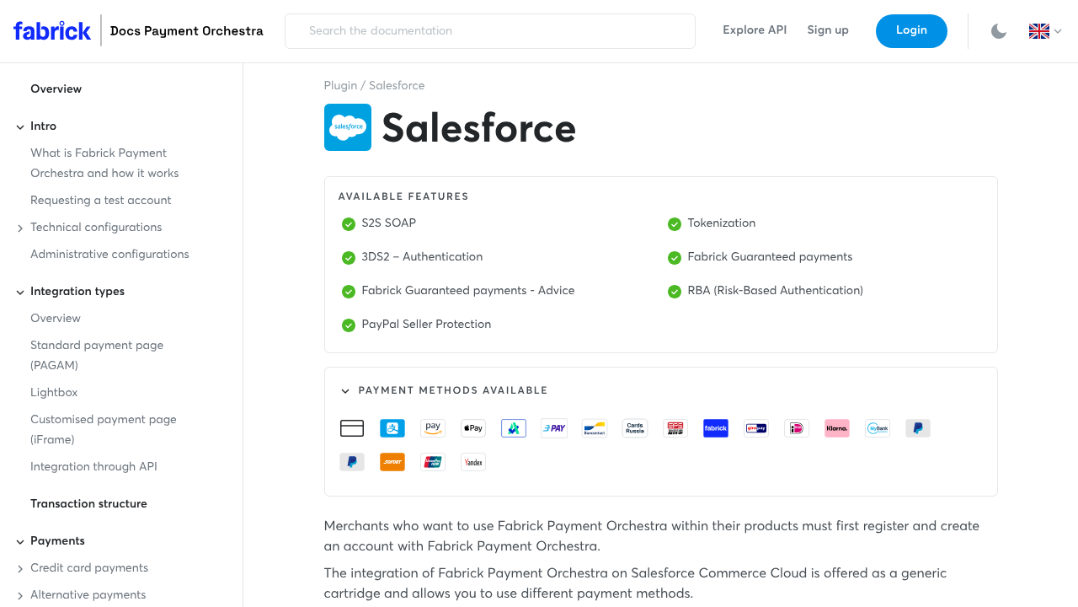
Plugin (341, 87)
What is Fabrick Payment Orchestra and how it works (104, 164)
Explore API (755, 31)
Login (911, 31)
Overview (56, 90)
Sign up (828, 31)
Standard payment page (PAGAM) (96, 357)
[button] (1047, 31)
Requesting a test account (101, 201)
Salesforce (396, 87)
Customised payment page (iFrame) (103, 431)
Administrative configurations (109, 255)
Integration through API (93, 468)
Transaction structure (88, 505)
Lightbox (53, 394)
